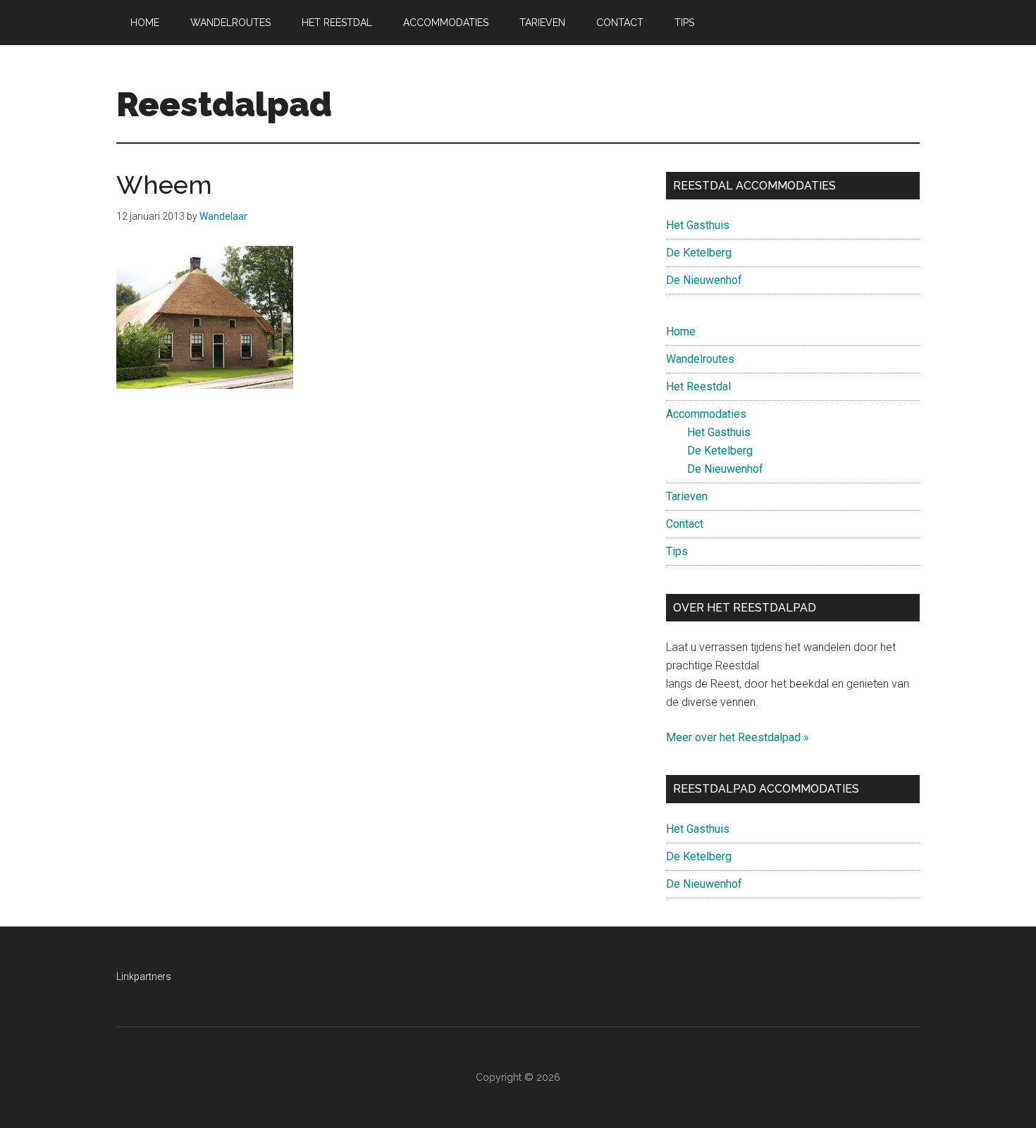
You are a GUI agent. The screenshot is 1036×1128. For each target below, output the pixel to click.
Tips (677, 551)
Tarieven (687, 496)
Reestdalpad (224, 104)
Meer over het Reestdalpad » (737, 737)
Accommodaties (706, 414)
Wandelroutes (700, 359)
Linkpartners (143, 976)
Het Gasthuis (697, 225)
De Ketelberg (699, 252)
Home (681, 331)
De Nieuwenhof (704, 280)
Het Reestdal (698, 386)
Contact (684, 524)
